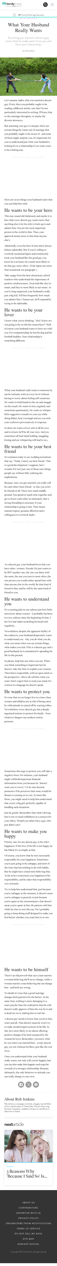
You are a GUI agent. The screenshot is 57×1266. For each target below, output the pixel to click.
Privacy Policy (28, 1218)
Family (10, 1166)
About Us (28, 1202)
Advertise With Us (28, 1213)
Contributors (28, 1207)
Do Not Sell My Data (28, 1233)
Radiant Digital (28, 1244)
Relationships (28, 18)
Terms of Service (28, 1228)
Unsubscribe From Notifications (28, 1223)
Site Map (28, 1239)
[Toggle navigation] (45, 4)
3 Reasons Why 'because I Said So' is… (27, 1173)
